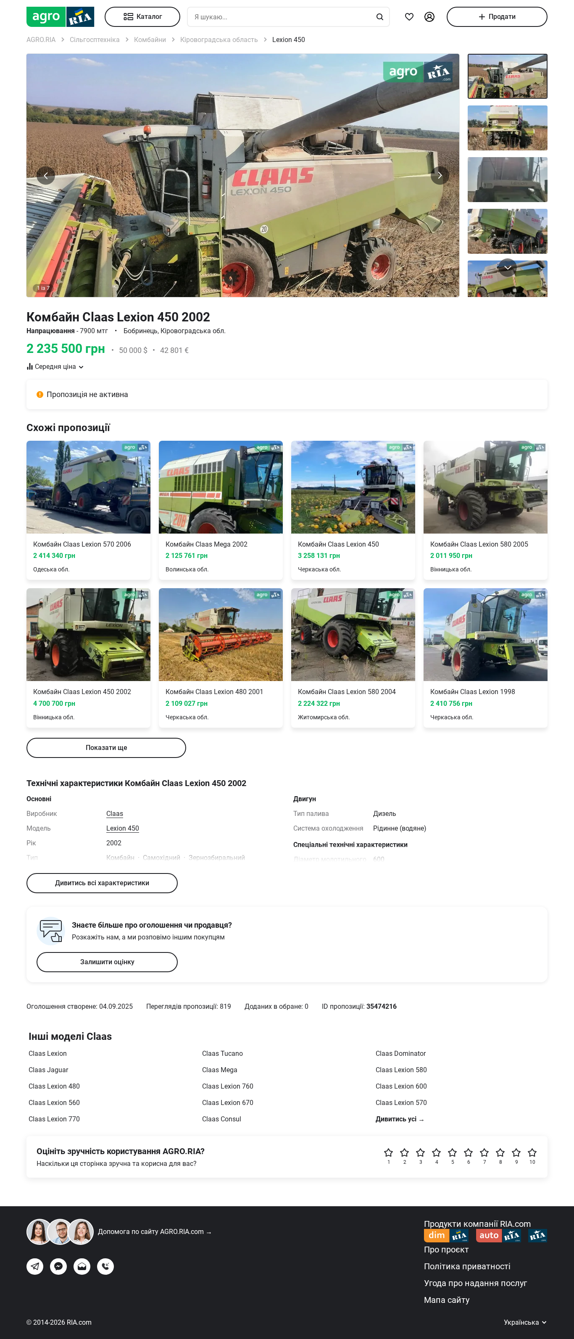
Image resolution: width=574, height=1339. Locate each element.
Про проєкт (446, 1249)
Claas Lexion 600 (401, 1086)
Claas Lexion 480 (54, 1086)
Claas (114, 814)
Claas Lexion (48, 1054)
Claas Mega (219, 1070)
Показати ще (106, 748)
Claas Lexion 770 (54, 1119)
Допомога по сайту (155, 1232)
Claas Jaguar (48, 1070)
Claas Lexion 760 (227, 1086)
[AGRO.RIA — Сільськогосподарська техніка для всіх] (65, 17)
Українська (522, 1322)
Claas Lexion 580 (401, 1070)
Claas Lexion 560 (54, 1103)
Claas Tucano (222, 1054)
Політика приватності (467, 1266)
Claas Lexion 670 (227, 1103)
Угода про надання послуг (475, 1283)
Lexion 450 (122, 828)
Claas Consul (221, 1119)
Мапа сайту (446, 1300)
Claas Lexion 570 (401, 1103)
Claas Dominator (401, 1054)
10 (532, 1162)
